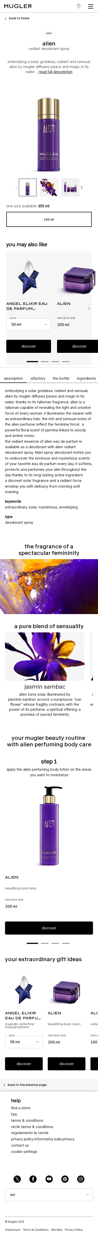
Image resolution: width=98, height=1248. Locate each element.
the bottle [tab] (61, 378)
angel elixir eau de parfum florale (26, 306)
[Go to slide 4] (66, 361)
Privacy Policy (22, 1139)
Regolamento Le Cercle (29, 1133)
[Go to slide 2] (44, 361)
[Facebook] (33, 1179)
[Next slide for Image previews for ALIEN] (81, 187)
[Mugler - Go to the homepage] (18, 6)
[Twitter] (17, 1179)
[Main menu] (91, 6)
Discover (28, 346)
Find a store (20, 1108)
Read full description (55, 72)
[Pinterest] (65, 1179)
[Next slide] (89, 308)
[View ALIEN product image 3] (70, 187)
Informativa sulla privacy (54, 1139)
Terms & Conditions (27, 1121)
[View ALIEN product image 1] (27, 187)
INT (12, 1195)
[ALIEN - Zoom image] (49, 127)
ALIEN (11, 877)
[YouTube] (49, 1179)
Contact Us (20, 1145)
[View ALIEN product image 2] (49, 187)
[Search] (65, 6)
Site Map (56, 1229)
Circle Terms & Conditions (32, 1127)
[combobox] (28, 324)
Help (16, 1100)
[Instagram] (81, 1179)
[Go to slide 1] (32, 361)
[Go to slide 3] (55, 361)
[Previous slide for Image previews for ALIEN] (16, 187)
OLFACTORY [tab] (37, 378)
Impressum (12, 1229)
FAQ (14, 1114)
